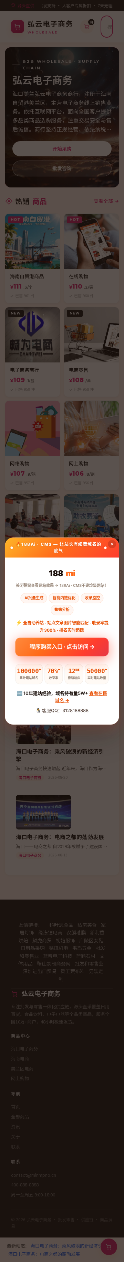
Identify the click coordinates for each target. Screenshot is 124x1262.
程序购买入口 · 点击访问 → (62, 647)
